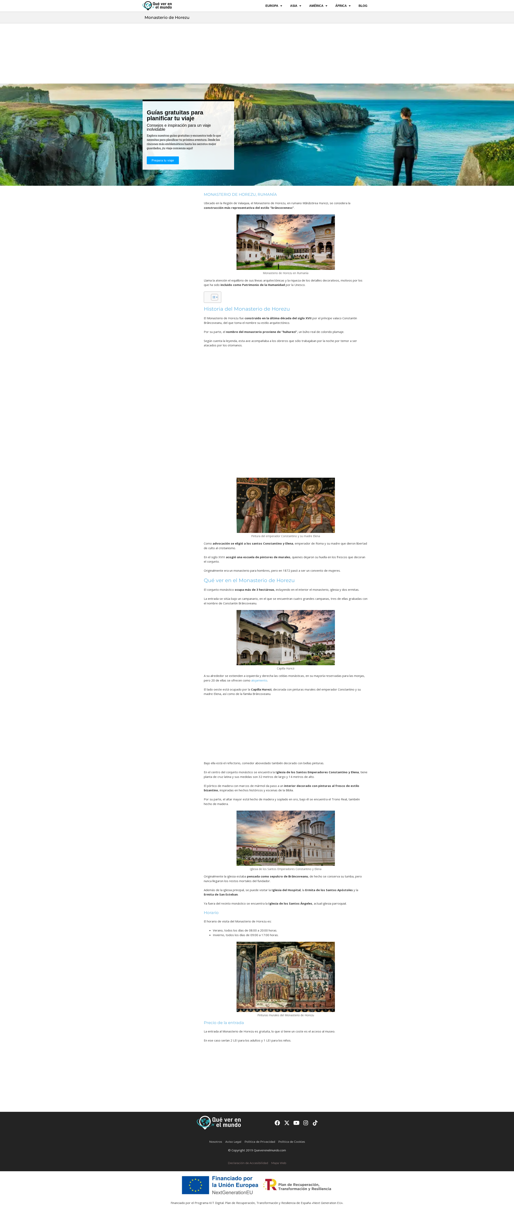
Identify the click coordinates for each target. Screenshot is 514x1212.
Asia (293, 5)
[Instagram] (306, 1122)
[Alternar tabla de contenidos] (212, 297)
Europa (271, 5)
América (316, 5)
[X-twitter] (286, 1122)
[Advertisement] (257, 53)
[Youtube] (296, 1122)
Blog (363, 5)
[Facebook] (277, 1122)
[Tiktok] (315, 1122)
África (341, 5)
